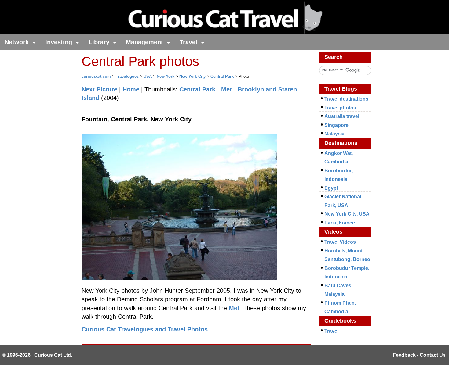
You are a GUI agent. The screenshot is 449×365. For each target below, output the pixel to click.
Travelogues (127, 76)
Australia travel (341, 116)
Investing (59, 42)
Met (226, 89)
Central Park (222, 76)
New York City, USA (347, 213)
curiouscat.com (96, 76)
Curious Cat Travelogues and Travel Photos (145, 329)
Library (100, 42)
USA (148, 76)
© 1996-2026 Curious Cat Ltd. (37, 355)
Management (145, 42)
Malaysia (334, 133)
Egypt (331, 188)
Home (130, 89)
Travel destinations (346, 99)
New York (165, 76)
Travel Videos (340, 242)
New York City (192, 76)
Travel (189, 42)
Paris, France (339, 222)
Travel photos (340, 107)
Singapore (336, 125)
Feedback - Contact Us (419, 355)
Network (18, 42)
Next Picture (99, 89)
